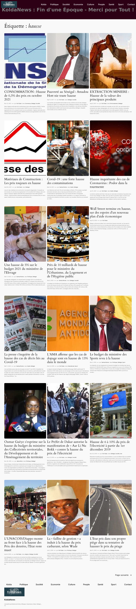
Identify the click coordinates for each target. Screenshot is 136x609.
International (71, 366)
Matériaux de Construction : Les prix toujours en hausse (23, 181)
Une (121, 453)
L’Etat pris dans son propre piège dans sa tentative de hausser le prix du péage (108, 542)
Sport (76, 366)
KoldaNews (9, 599)
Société (38, 103)
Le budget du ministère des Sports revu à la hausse (108, 356)
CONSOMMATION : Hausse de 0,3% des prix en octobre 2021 (25, 95)
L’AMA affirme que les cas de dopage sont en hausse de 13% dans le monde (67, 358)
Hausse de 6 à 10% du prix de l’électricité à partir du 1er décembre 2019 (110, 445)
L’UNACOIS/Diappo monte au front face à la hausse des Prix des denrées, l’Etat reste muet (23, 544)
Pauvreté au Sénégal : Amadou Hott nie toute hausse (67, 94)
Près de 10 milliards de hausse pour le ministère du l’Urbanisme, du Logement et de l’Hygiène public (67, 270)
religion (27, 554)
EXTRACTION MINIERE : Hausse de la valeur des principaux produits (109, 95)
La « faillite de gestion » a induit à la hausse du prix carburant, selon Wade (64, 542)
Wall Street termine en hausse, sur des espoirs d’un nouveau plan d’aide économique (110, 212)
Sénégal (33, 103)
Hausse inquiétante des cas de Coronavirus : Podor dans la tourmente (110, 183)
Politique (29, 276)
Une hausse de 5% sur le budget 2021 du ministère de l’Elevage (23, 268)
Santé (71, 187)
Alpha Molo (20, 461)
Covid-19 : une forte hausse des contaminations (65, 181)
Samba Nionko (63, 187)
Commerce (28, 103)
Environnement (114, 103)
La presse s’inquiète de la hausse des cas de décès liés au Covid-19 (24, 358)
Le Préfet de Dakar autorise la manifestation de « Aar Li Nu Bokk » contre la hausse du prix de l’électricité (67, 447)
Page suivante (123, 575)
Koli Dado (19, 103)
